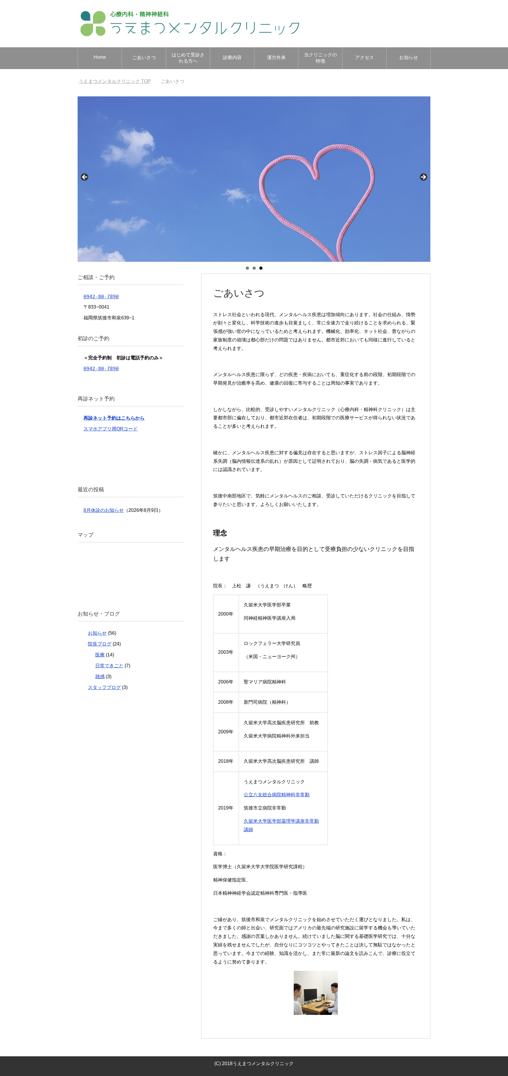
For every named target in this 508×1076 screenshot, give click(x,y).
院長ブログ (99, 643)
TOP (118, 81)
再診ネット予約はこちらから (114, 417)
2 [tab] (254, 268)
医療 (100, 654)
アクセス (364, 57)
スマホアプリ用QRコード (110, 428)
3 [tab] (261, 268)
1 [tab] (247, 268)
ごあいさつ (144, 57)
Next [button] (423, 177)
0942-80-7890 (101, 296)
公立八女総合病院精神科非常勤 (277, 794)
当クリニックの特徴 (320, 57)
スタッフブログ (104, 687)
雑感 (100, 676)
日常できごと (109, 665)
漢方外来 (276, 57)
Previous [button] (85, 177)
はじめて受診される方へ (188, 57)
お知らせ (408, 57)
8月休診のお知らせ (103, 510)
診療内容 (232, 57)
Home (99, 57)
